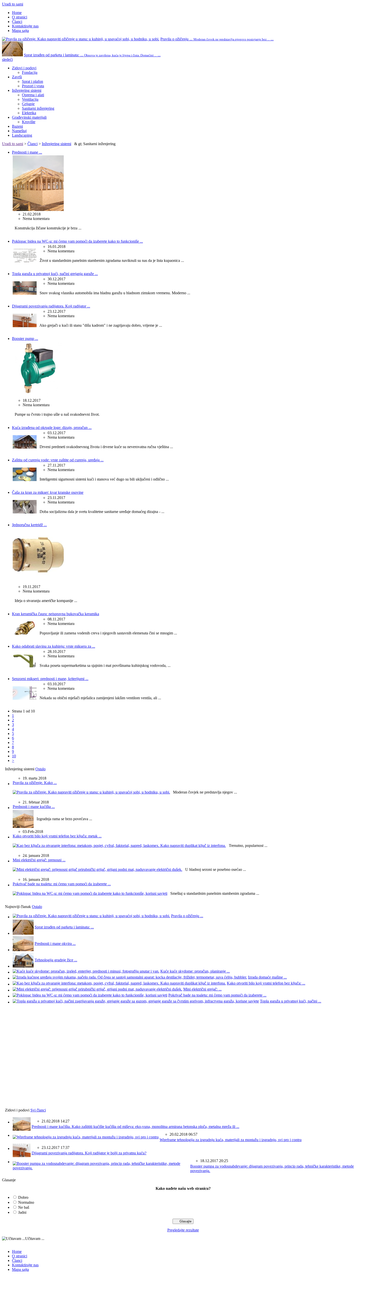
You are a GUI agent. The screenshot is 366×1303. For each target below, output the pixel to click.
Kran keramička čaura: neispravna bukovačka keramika (55, 614)
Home (17, 12)
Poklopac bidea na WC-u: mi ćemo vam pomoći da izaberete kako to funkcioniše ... (77, 241)
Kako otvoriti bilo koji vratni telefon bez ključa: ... (266, 983)
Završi (17, 77)
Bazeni (17, 126)
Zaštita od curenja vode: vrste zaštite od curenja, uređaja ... (58, 460)
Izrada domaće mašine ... (267, 977)
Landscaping (22, 135)
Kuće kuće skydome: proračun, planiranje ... (195, 971)
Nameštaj (19, 131)
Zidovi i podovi (24, 68)
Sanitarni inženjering (38, 108)
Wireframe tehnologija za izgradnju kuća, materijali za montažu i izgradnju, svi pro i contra (231, 1140)
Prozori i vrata (33, 86)
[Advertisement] (32, 1058)
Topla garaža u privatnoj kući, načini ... (290, 1001)
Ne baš (23, 1207)
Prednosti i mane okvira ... (55, 943)
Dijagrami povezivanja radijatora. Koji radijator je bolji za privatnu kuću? (89, 1153)
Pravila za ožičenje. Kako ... (35, 783)
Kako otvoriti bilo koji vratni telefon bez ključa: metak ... (57, 836)
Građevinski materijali (29, 117)
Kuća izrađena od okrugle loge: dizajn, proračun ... (52, 427)
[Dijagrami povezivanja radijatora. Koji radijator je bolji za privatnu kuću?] (25, 326)
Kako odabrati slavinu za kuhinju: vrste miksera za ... (53, 646)
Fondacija (29, 72)
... (217, 39)
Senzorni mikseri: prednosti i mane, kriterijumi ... (50, 679)
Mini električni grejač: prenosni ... (39, 860)
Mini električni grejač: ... (202, 989)
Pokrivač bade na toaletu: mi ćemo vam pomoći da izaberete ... (62, 884)
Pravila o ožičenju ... (187, 916)
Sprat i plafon (32, 81)
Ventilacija (30, 99)
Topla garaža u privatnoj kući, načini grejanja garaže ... (55, 274)
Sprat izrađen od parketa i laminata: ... (64, 927)
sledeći (7, 59)
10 (14, 756)
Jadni (22, 1212)
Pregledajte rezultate (183, 1230)
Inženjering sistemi (26, 90)
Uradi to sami (12, 4)
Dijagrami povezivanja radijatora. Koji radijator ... (51, 306)
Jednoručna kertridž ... (29, 525)
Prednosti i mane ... (27, 152)
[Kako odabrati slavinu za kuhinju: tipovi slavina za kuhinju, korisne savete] (25, 666)
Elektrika (29, 113)
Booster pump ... (25, 338)
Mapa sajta (20, 30)
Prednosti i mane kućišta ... (34, 806)
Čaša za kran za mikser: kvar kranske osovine (47, 492)
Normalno (26, 1202)
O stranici (19, 17)
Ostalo (40, 769)
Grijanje (28, 104)
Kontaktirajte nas (25, 26)
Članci (17, 21)
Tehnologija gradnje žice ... (56, 960)
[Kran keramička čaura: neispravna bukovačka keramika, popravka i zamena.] (25, 633)
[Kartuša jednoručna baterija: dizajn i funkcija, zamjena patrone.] (38, 582)
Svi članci (38, 1110)
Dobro (23, 1197)
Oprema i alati (33, 95)
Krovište (28, 122)
